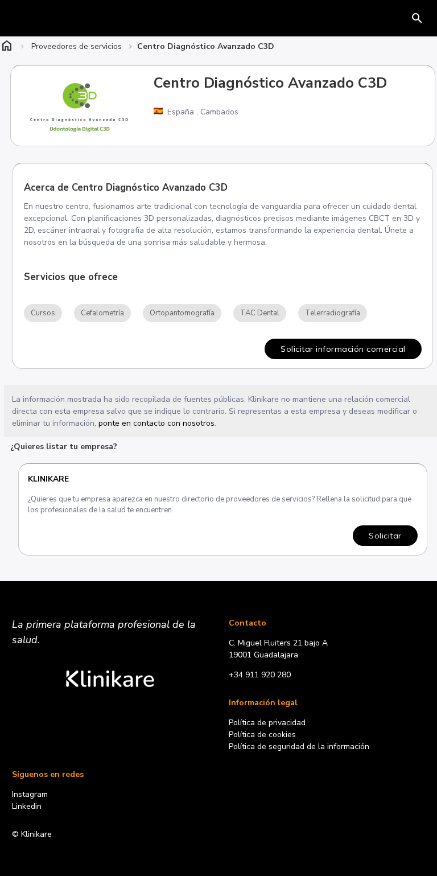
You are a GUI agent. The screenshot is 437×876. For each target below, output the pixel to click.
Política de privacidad (267, 722)
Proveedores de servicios (76, 46)
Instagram (30, 794)
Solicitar (385, 535)
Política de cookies (262, 734)
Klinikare (48, 479)
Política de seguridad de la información (299, 746)
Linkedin (27, 806)
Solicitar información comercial (343, 349)
